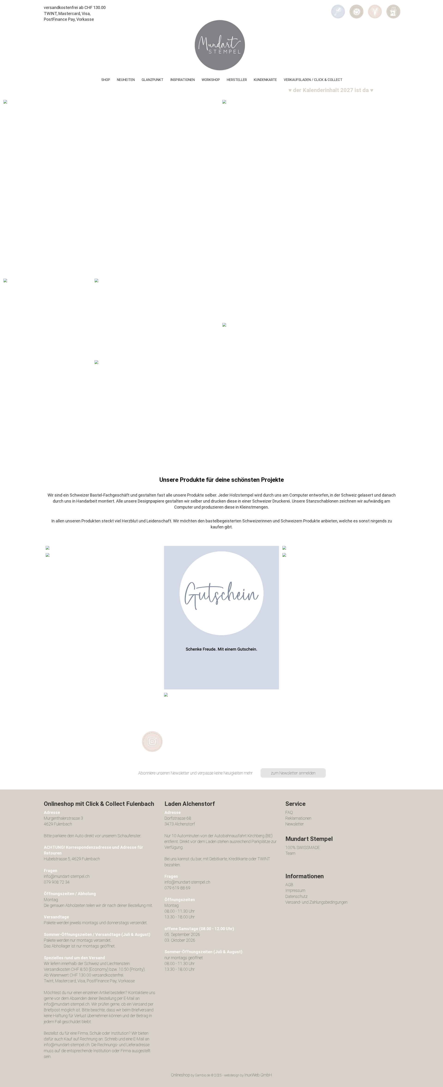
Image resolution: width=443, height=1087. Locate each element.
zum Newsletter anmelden (293, 773)
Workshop (211, 80)
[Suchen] (338, 8)
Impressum (295, 890)
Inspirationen (182, 80)
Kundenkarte (265, 80)
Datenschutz (296, 896)
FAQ (289, 812)
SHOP (105, 80)
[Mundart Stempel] (221, 45)
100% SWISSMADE (302, 847)
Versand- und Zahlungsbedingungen (316, 902)
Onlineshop (180, 1074)
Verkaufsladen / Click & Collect (313, 80)
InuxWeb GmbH (258, 1074)
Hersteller (237, 80)
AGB (289, 884)
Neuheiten (126, 80)
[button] (356, 8)
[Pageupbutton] (430, 1080)
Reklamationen (298, 818)
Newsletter (294, 824)
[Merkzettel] (375, 8)
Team (290, 853)
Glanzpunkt (152, 80)
